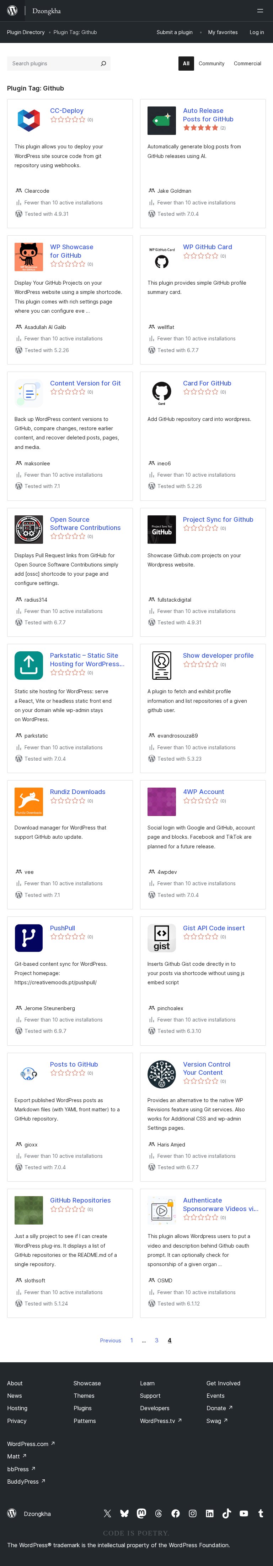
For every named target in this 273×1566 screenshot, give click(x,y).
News (14, 1395)
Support (150, 1395)
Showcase (87, 1383)
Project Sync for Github (218, 519)
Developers (155, 1408)
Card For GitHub (207, 383)
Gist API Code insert (214, 928)
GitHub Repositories (80, 1200)
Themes (84, 1395)
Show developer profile (218, 655)
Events (216, 1395)
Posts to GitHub (74, 1064)
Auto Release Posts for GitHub (208, 114)
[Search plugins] (103, 63)
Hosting (17, 1408)
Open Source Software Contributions (85, 523)
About (15, 1383)
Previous (110, 1340)
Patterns (85, 1420)
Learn (147, 1383)
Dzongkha (37, 1513)
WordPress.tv (161, 1420)
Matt (17, 1456)
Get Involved (224, 1383)
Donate (220, 1408)
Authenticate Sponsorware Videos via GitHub (220, 1205)
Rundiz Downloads (78, 791)
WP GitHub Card (207, 247)
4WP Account (203, 791)
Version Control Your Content (206, 1068)
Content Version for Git (85, 383)
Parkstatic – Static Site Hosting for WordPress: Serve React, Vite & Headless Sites (85, 660)
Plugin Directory (26, 32)
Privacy (17, 1420)
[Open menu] (261, 10)
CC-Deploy (67, 110)
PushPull (62, 928)
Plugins (83, 1408)
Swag (217, 1420)
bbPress (21, 1469)
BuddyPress (26, 1481)
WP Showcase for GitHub (71, 251)
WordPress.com (31, 1443)
